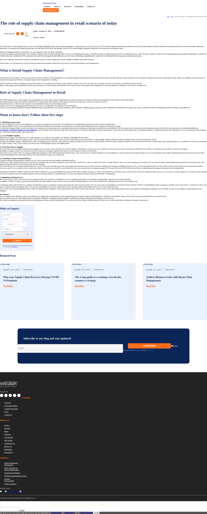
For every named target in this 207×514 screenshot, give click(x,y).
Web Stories (8, 440)
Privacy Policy (12, 504)
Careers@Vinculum (11, 409)
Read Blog (8, 286)
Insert (22, 510)
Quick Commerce (10, 484)
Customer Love (9, 443)
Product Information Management (11, 464)
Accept (96, 513)
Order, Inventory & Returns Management (11, 469)
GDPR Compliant (25, 504)
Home (168, 16)
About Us (7, 403)
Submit (17, 240)
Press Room (8, 452)
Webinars (7, 434)
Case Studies (8, 437)
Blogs (6, 431)
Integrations (8, 449)
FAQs (6, 412)
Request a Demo (51, 10)
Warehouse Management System (15, 476)
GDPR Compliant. (86, 513)
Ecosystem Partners (11, 406)
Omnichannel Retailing (12, 473)
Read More (14, 246)
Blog (172, 16)
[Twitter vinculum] (10, 395)
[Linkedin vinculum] (6, 395)
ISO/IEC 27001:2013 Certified (42, 504)
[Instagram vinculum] (14, 395)
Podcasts (7, 428)
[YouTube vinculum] (18, 395)
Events (6, 425)
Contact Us (8, 415)
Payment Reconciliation (9, 480)
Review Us (8, 446)
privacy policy (150, 350)
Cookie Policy (69, 513)
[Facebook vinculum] (1, 395)
